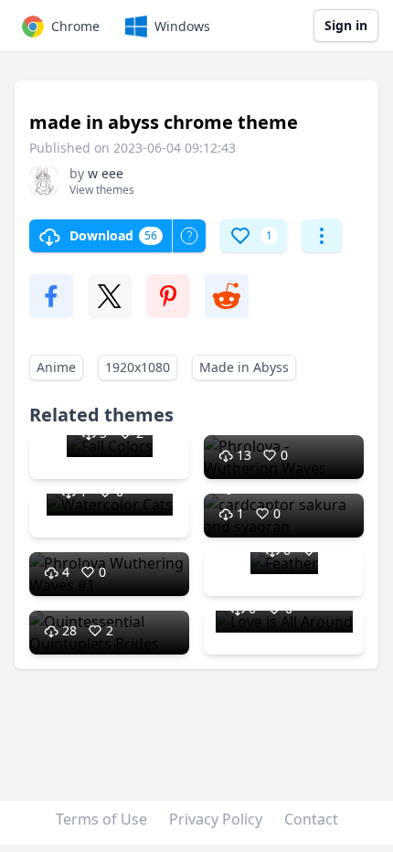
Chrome (75, 26)
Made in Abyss (244, 367)
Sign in (345, 25)
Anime (56, 367)
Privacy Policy (215, 819)
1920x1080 (137, 367)
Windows (182, 26)
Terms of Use (101, 819)
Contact (311, 819)
